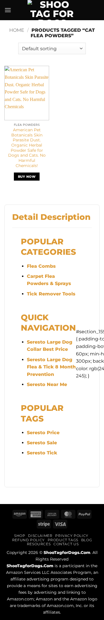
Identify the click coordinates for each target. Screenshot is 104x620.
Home (16, 30)
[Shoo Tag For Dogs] (52, 10)
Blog (86, 540)
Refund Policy (28, 540)
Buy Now (27, 177)
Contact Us (66, 544)
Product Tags (63, 540)
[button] (7, 10)
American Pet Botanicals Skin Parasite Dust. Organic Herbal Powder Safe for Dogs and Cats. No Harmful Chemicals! (27, 148)
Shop (19, 535)
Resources (39, 544)
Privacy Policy (71, 535)
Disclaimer (40, 535)
